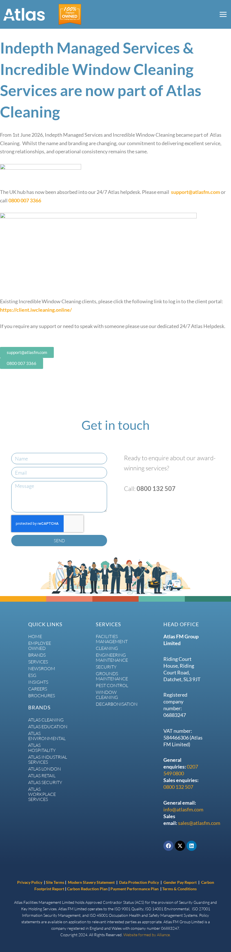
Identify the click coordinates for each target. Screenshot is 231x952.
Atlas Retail (41, 775)
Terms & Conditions (179, 888)
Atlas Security (45, 782)
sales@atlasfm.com (199, 823)
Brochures (41, 695)
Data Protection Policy (139, 882)
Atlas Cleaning (46, 720)
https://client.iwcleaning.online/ (36, 310)
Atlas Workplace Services (42, 794)
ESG (32, 675)
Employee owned (39, 645)
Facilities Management (112, 639)
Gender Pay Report (180, 882)
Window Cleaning (107, 694)
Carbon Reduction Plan (87, 888)
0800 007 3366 (24, 200)
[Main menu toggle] (223, 14)
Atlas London (44, 769)
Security (106, 667)
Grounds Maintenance (112, 676)
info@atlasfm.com (183, 809)
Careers (37, 689)
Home (35, 636)
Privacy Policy (29, 882)
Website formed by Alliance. (147, 934)
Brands (37, 655)
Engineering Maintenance (112, 657)
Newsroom (41, 668)
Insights (38, 682)
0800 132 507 (178, 787)
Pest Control (112, 685)
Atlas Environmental (47, 735)
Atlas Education (47, 726)
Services (38, 662)
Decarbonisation (115, 704)
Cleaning (107, 648)
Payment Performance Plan (134, 888)
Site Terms (55, 882)
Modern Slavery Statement (91, 882)
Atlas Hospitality (42, 747)
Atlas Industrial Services (47, 759)
